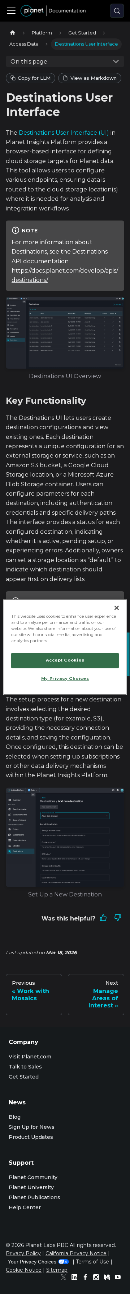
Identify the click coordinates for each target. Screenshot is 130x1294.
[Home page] (13, 32)
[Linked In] (76, 1278)
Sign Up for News (32, 1127)
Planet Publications (34, 1197)
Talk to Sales (25, 1066)
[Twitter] (65, 1278)
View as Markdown (93, 78)
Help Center (25, 1207)
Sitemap (57, 1270)
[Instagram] (98, 1278)
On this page (28, 61)
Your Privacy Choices (32, 1262)
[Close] (117, 608)
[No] (117, 919)
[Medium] (108, 1278)
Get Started (24, 1076)
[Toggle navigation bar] (11, 10)
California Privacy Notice (76, 1253)
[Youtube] (119, 1278)
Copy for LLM (34, 78)
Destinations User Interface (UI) (64, 132)
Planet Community (33, 1177)
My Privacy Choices (65, 678)
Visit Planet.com (30, 1056)
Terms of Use (92, 1261)
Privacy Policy (23, 1253)
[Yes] (103, 919)
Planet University (31, 1187)
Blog (15, 1117)
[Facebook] (87, 1278)
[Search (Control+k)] (117, 11)
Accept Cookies (65, 660)
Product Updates (31, 1137)
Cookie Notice (24, 1270)
